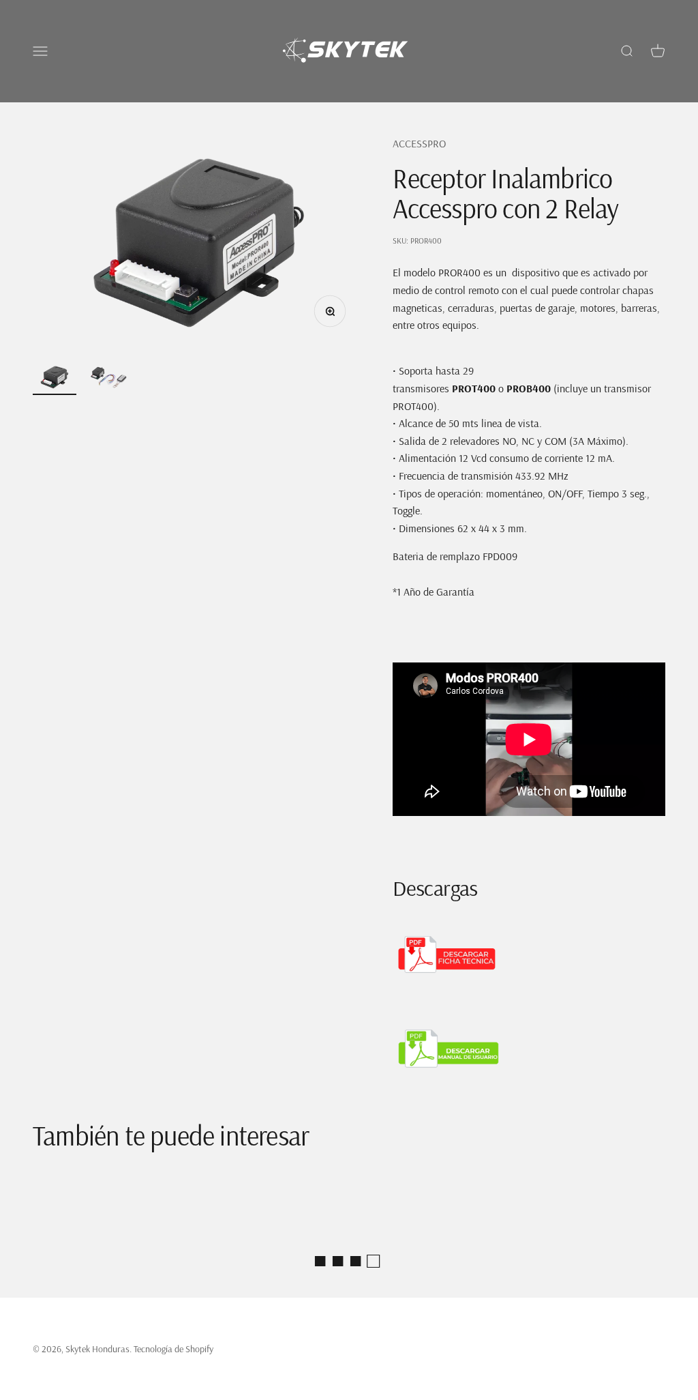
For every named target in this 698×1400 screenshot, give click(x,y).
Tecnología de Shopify (173, 1349)
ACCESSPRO (419, 143)
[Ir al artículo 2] (109, 379)
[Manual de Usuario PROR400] (529, 1049)
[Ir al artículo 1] (54, 379)
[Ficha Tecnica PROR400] (529, 954)
